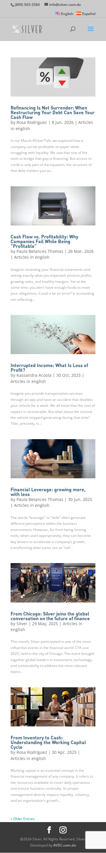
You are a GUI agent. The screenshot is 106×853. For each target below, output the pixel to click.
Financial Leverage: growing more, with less (48, 491)
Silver (21, 623)
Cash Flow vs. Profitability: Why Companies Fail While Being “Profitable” (44, 241)
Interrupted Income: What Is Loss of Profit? (49, 367)
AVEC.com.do (64, 845)
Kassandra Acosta (34, 375)
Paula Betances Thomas (39, 251)
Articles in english (31, 257)
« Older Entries (23, 818)
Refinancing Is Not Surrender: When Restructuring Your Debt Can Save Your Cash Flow (53, 112)
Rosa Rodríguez (31, 122)
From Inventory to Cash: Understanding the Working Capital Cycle (48, 742)
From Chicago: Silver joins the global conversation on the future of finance (50, 615)
